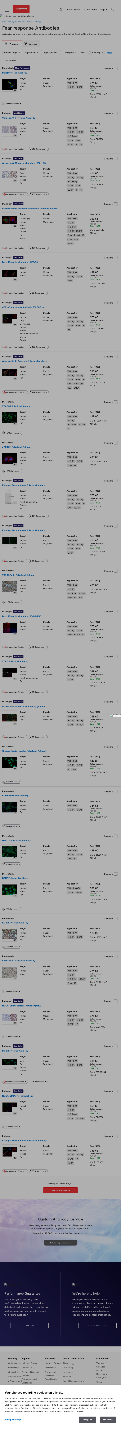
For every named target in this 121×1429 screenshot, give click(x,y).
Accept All (87, 1419)
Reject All (108, 1419)
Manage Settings (13, 1419)
